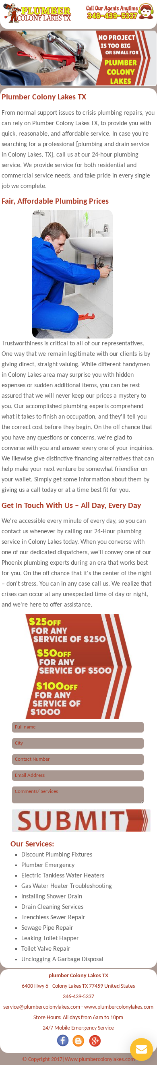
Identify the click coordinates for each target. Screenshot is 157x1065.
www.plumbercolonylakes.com (118, 1007)
